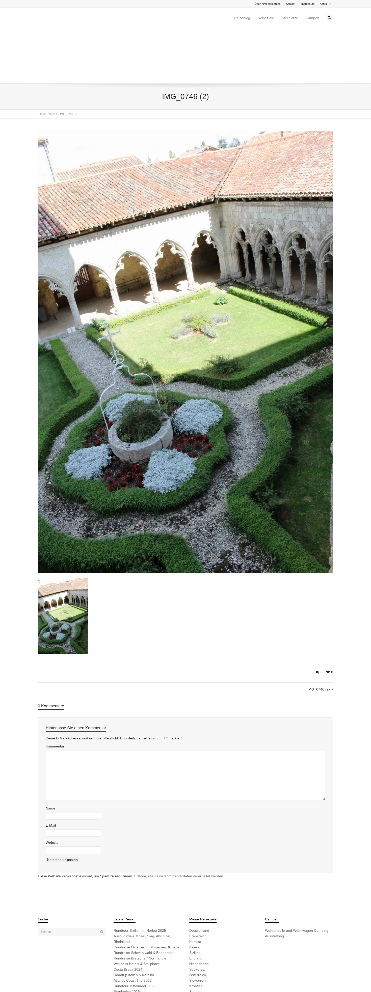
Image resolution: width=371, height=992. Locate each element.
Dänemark (197, 949)
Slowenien (197, 927)
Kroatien (196, 932)
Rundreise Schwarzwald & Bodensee (143, 899)
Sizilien (194, 899)
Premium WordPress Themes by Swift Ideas (144, 979)
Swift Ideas (76, 979)
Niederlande (199, 910)
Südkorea (197, 916)
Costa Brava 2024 (128, 916)
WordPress (108, 979)
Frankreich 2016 (127, 938)
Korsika (195, 888)
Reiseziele (266, 18)
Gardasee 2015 (126, 944)
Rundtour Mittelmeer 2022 (134, 932)
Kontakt (290, 3)
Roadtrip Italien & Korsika (134, 921)
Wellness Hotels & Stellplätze (137, 910)
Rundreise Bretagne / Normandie (140, 905)
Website (52, 789)
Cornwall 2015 (125, 949)
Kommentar (55, 693)
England (195, 905)
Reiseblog (242, 18)
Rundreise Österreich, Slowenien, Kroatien (147, 894)
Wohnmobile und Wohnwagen (289, 877)
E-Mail (51, 772)
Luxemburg (198, 944)
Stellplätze (290, 18)
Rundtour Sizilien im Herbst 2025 (140, 877)
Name (50, 755)
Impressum (307, 3)
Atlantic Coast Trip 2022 (133, 927)
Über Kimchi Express (268, 3)
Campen (312, 18)
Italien (194, 894)
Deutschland (199, 877)
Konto (323, 3)
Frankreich (197, 883)
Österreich (197, 921)
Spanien (195, 938)
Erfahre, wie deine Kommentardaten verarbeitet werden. (179, 823)
